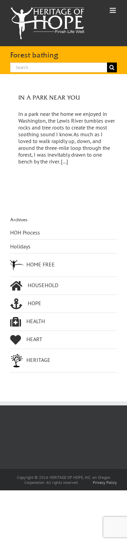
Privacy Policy (105, 482)
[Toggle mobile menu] (113, 10)
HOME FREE (40, 264)
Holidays (20, 246)
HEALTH (35, 321)
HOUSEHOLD (43, 285)
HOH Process (25, 232)
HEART (34, 339)
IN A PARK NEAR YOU (49, 97)
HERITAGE (38, 359)
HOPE (34, 303)
